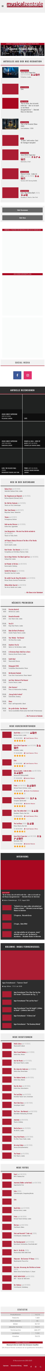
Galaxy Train (12, 489)
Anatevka (21, 1119)
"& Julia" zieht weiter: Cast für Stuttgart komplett (29, 141)
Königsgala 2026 (14, 666)
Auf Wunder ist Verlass (16, 564)
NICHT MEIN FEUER (24, 1276)
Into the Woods (23, 1060)
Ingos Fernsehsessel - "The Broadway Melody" (27, 1024)
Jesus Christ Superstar (28, 73)
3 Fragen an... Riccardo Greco (23, 915)
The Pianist (21, 1153)
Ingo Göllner (7, 986)
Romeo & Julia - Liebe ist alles (29, 174)
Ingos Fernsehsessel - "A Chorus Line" (25, 1015)
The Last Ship (22, 1094)
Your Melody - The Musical (16, 637)
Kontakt (26, 1365)
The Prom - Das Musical (25, 1111)
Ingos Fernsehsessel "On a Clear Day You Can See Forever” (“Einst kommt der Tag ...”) (27, 993)
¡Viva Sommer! (13, 687)
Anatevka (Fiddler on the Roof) (27, 1182)
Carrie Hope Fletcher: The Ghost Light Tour (21, 557)
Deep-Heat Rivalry (23, 1136)
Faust (20, 1174)
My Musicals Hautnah (15, 673)
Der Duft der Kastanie (15, 503)
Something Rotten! (21, 798)
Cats (24, 88)
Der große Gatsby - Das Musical (18, 708)
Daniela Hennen (30, 778)
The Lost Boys (20, 823)
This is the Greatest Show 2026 (29, 125)
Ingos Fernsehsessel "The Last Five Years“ (26, 1000)
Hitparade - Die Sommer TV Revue (26, 1258)
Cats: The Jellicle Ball (30, 192)
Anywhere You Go (14, 644)
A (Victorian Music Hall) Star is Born (19, 652)
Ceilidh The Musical (14, 571)
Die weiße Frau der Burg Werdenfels (20, 578)
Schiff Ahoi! (12, 659)
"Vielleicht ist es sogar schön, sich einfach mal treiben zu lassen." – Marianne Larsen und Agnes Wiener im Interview (28, 908)
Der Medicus (22, 1285)
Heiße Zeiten (22, 1043)
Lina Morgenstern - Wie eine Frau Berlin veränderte (20, 532)
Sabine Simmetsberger (10, 900)
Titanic (11, 517)
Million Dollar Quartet (15, 585)
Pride (20, 785)
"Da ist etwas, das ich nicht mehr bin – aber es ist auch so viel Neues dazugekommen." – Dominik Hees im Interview (30, 107)
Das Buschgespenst (24, 1242)
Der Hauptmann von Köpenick (17, 496)
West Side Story (23, 1103)
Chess (10, 701)
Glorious (21, 1225)
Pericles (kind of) (14, 609)
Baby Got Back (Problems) (16, 630)
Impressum (5, 1365)
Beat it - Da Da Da (21, 1250)
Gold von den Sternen (15, 524)
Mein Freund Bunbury (24, 1052)
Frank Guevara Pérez (31, 738)
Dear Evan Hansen (14, 510)
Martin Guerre (22, 1128)
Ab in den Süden (23, 1145)
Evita (17, 1191)
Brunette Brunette (14, 616)
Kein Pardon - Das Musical (16, 549)
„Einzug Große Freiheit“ (15, 694)
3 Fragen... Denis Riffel (20, 923)
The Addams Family (24, 1077)
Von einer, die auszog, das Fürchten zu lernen (27, 1268)
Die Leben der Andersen (25, 1069)
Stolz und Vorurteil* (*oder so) (25, 1233)
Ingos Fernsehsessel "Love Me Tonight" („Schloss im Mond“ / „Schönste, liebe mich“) (28, 1009)
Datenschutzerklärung (16, 1365)
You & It (11, 623)
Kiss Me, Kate (22, 1086)
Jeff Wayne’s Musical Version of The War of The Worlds (21, 541)
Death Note (22, 733)
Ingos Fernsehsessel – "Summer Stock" (15, 982)
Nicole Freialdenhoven (32, 791)
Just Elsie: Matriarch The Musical (18, 680)
